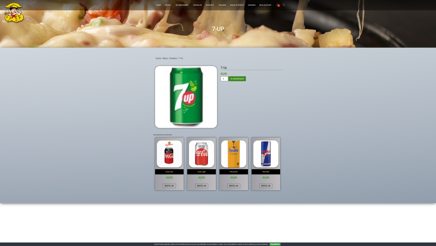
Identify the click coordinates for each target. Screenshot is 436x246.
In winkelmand (237, 78)
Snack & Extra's (237, 5)
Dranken (251, 5)
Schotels (210, 5)
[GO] (283, 5)
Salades (222, 5)
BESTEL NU (169, 186)
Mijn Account (265, 5)
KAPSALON (197, 5)
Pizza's (168, 5)
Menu (165, 58)
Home (158, 5)
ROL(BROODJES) (182, 5)
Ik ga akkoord (275, 244)
